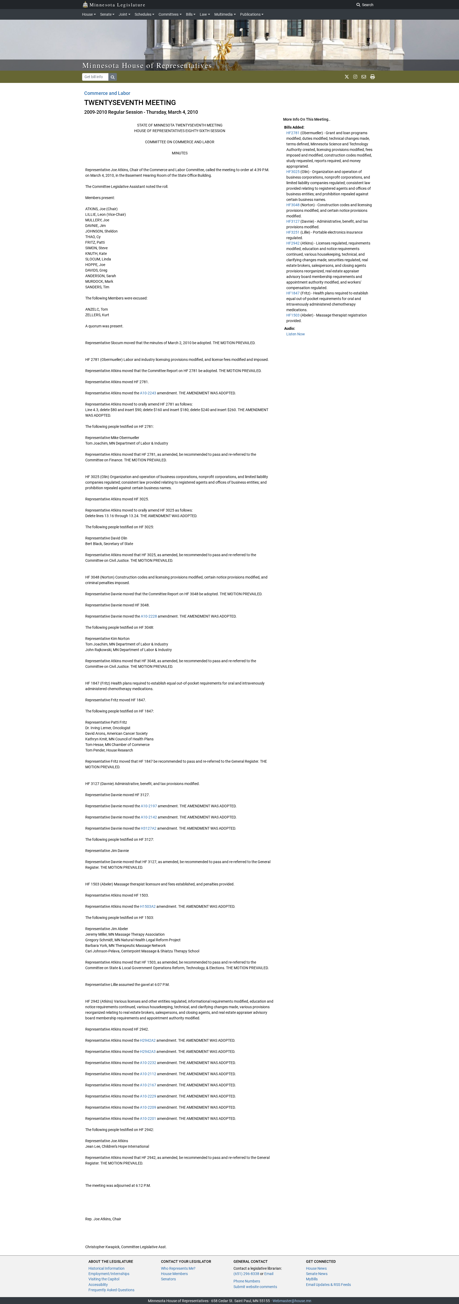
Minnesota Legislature (118, 4)
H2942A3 (148, 1051)
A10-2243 (148, 393)
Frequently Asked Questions (111, 1290)
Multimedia (223, 14)
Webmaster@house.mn (292, 1301)
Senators (168, 1279)
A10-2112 (148, 1074)
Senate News (317, 1274)
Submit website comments (255, 1287)
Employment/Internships (108, 1274)
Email (268, 1274)
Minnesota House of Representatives (147, 65)
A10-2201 (148, 1118)
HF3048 (293, 205)
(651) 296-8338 (246, 1274)
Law (203, 14)
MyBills (312, 1279)
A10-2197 (149, 806)
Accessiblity (98, 1284)
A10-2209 (148, 1107)
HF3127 (293, 221)
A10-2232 (148, 1063)
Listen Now (295, 334)
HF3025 (293, 172)
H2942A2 (148, 1040)
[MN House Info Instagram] (355, 77)
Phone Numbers (246, 1281)
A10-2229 (148, 1096)
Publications (250, 14)
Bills (189, 14)
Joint (123, 14)
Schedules (143, 14)
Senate (106, 14)
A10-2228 (149, 616)
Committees (168, 14)
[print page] (372, 77)
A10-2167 (148, 1085)
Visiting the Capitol (103, 1279)
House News (316, 1268)
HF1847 (293, 293)
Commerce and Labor (107, 93)
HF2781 (293, 133)
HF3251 (293, 232)
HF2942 (293, 243)
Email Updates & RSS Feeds (328, 1284)
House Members (174, 1274)
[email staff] (363, 77)
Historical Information (106, 1268)
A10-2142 (149, 817)
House (87, 14)
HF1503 (293, 315)
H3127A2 (148, 828)
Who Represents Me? (178, 1268)
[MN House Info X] (346, 77)
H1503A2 (148, 906)
